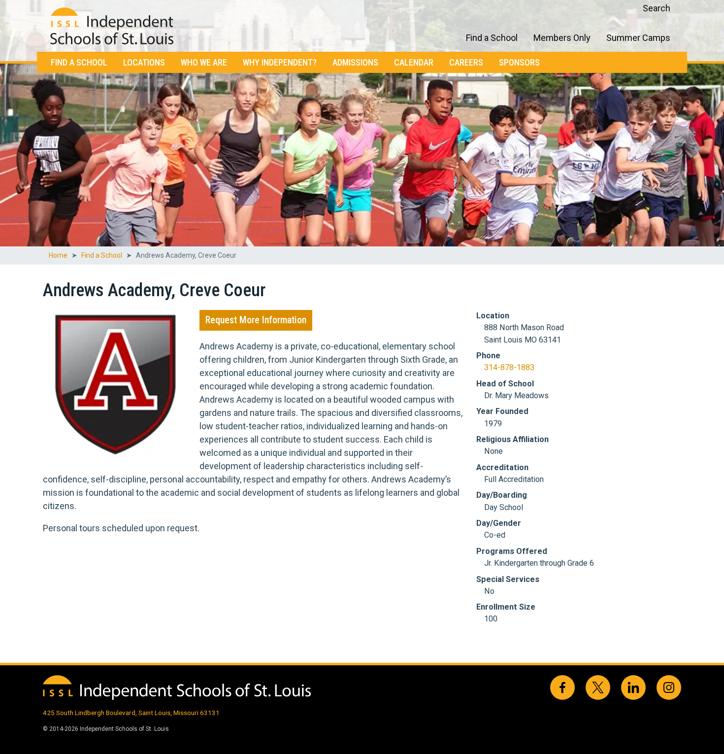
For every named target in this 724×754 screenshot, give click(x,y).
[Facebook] (562, 687)
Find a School (79, 62)
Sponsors (519, 62)
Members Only (562, 38)
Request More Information (255, 320)
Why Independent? (280, 62)
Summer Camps (638, 38)
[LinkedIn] (633, 687)
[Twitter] (598, 687)
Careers (466, 62)
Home (58, 255)
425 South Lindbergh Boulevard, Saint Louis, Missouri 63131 (131, 713)
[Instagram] (669, 687)
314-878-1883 (509, 367)
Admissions (355, 62)
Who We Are (204, 62)
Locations (144, 62)
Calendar (413, 62)
